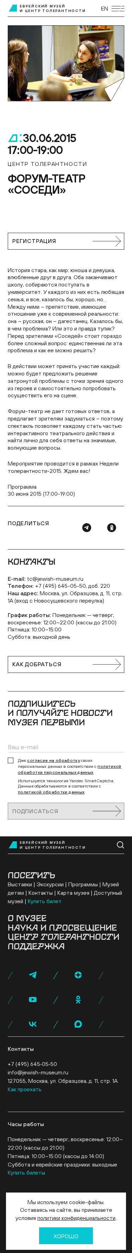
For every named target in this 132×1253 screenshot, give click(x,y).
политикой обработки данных (51, 792)
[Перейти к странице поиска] (120, 845)
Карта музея (73, 892)
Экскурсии (50, 884)
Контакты (41, 892)
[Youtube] (33, 999)
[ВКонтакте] (33, 1024)
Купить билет (45, 901)
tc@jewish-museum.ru (55, 579)
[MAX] (78, 1024)
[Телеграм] (86, 527)
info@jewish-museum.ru (38, 1072)
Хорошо (66, 1236)
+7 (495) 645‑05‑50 (32, 1064)
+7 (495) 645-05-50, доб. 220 (72, 586)
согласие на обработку (53, 760)
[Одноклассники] (111, 527)
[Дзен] (78, 975)
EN (104, 8)
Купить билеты (26, 1172)
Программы (83, 884)
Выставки (20, 884)
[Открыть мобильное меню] (118, 8)
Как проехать (25, 1089)
